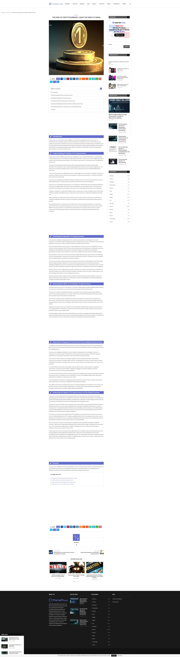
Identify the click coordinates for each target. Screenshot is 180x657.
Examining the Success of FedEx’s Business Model (63, 484)
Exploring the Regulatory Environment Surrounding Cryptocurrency (67, 103)
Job (120, 200)
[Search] (130, 4)
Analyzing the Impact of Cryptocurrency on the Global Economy (66, 106)
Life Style (101, 3)
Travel (124, 3)
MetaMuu (76, 542)
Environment (120, 185)
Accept (114, 655)
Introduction (55, 92)
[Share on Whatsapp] (90, 79)
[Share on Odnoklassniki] (80, 79)
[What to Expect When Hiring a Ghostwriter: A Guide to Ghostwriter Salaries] (119, 106)
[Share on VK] (77, 79)
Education (120, 181)
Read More (119, 655)
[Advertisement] (76, 123)
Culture (75, 3)
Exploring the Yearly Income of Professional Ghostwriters (123, 139)
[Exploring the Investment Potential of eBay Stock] (4, 653)
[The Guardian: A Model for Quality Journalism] (76, 567)
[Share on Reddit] (83, 79)
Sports (120, 215)
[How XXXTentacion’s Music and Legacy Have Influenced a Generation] (112, 78)
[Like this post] (58, 79)
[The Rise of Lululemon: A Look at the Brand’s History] (112, 70)
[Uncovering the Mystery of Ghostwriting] (113, 161)
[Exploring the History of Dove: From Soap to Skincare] (112, 86)
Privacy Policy (115, 602)
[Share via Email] (57, 82)
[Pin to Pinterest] (68, 79)
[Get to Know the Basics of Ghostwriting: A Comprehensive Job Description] (113, 149)
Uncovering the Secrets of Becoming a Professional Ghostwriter (123, 127)
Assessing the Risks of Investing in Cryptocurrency (63, 100)
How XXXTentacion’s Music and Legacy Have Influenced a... (122, 77)
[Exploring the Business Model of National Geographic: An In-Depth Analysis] (94, 567)
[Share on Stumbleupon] (87, 79)
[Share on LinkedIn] (71, 79)
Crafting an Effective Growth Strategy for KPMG (62, 480)
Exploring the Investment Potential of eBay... (15, 652)
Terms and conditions (117, 598)
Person (120, 206)
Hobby (108, 3)
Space (120, 212)
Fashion (82, 3)
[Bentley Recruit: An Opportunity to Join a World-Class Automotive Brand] (4, 639)
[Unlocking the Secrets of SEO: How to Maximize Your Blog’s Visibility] (4, 646)
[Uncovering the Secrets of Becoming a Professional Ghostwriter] (113, 126)
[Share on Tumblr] (74, 79)
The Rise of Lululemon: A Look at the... (123, 69)
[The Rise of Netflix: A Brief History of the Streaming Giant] (58, 567)
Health (94, 3)
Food (88, 3)
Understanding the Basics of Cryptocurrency (62, 95)
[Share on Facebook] (61, 79)
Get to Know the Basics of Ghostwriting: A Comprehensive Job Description (124, 150)
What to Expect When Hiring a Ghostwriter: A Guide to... (83, 601)
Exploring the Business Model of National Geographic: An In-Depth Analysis (94, 576)
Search (110, 44)
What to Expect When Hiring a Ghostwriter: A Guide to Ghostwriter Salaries (118, 116)
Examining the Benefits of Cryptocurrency (61, 98)
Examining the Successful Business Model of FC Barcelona (64, 478)
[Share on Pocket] (100, 79)
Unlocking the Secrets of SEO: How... (15, 645)
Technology (116, 3)
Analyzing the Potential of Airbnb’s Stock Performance (63, 482)
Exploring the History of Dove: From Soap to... (122, 85)
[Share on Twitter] (64, 79)
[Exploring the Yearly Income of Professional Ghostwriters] (113, 138)
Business (67, 3)
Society (120, 209)
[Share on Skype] (51, 82)
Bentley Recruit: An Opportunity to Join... (14, 638)
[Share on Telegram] (93, 79)
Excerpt (53, 109)
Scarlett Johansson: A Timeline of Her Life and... (119, 62)
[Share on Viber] (54, 82)
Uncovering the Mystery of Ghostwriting (123, 161)
